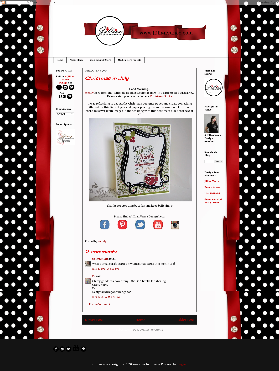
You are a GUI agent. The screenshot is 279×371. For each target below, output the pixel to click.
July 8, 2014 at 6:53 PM (105, 268)
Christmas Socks (161, 96)
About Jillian (76, 60)
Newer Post (94, 320)
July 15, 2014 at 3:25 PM (106, 297)
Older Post (186, 320)
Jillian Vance (211, 181)
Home (60, 60)
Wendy (89, 92)
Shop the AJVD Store (100, 60)
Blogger (182, 364)
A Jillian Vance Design (67, 79)
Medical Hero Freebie (129, 60)
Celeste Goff (100, 258)
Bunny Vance (212, 187)
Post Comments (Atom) (148, 329)
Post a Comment (99, 304)
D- (93, 276)
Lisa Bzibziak (212, 193)
